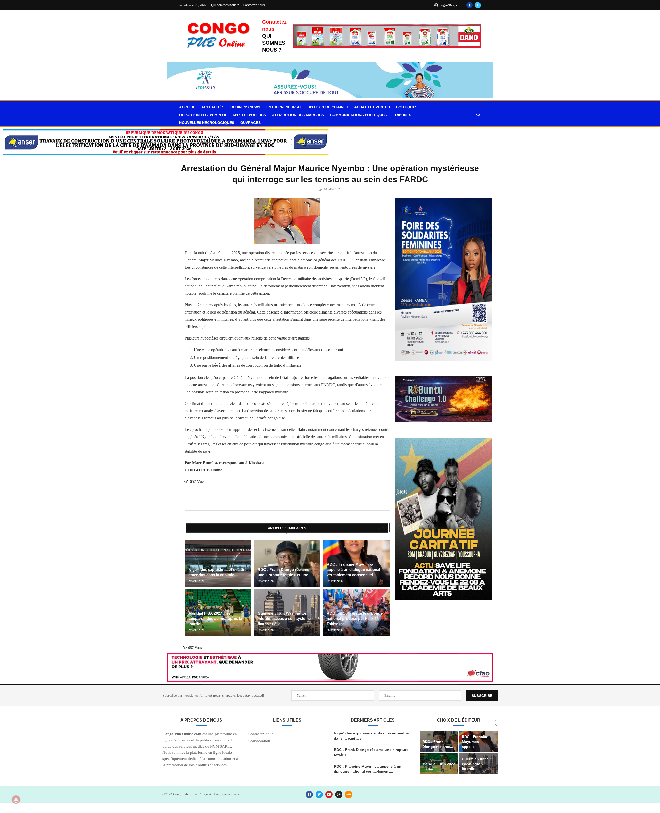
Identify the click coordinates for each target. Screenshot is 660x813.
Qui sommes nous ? (225, 5)
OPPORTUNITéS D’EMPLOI (202, 115)
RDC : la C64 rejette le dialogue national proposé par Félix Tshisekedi (355, 618)
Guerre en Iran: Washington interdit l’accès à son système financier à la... (284, 618)
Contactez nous (254, 5)
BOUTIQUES (406, 107)
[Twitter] (478, 5)
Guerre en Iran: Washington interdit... (475, 764)
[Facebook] (469, 5)
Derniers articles (373, 720)
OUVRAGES (250, 123)
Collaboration (259, 741)
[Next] (383, 528)
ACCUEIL (187, 107)
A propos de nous (201, 720)
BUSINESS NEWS (245, 107)
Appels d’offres (249, 115)
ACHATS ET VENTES (372, 107)
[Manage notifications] (16, 799)
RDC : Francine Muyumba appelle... (475, 742)
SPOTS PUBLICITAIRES (328, 107)
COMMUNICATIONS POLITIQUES (358, 115)
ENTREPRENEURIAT (283, 107)
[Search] (478, 115)
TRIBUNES (402, 115)
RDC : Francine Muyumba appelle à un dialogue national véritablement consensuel (353, 569)
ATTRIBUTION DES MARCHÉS (298, 115)
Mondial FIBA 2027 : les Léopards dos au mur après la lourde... (215, 618)
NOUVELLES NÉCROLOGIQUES (206, 123)
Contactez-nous (260, 734)
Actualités (212, 107)
